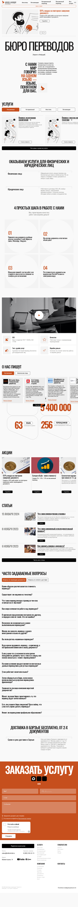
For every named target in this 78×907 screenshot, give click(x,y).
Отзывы (39, 870)
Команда (39, 868)
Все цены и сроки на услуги (39, 148)
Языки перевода (41, 860)
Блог (38, 879)
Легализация (35, 2)
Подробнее (44, 21)
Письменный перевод (60, 2)
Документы (40, 873)
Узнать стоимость (25, 142)
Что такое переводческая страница (51, 513)
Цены (59, 851)
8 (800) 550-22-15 (28, 853)
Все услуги (71, 2)
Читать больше (7, 400)
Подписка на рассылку (18, 846)
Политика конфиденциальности (67, 888)
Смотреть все (39, 405)
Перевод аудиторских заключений (27, 119)
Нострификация (41, 854)
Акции (59, 853)
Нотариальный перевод (46, 2)
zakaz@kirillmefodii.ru (8, 853)
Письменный (40, 853)
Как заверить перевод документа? (51, 545)
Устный (39, 856)
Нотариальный (41, 851)
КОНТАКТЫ (61, 864)
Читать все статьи (39, 560)
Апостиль (25, 2)
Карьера (39, 872)
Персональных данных (24, 818)
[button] (41, 32)
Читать (41, 523)
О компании (40, 866)
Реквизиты (40, 875)
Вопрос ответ (41, 877)
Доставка (60, 849)
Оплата (60, 847)
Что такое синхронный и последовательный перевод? (55, 529)
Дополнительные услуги (44, 858)
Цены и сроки (39, 6)
